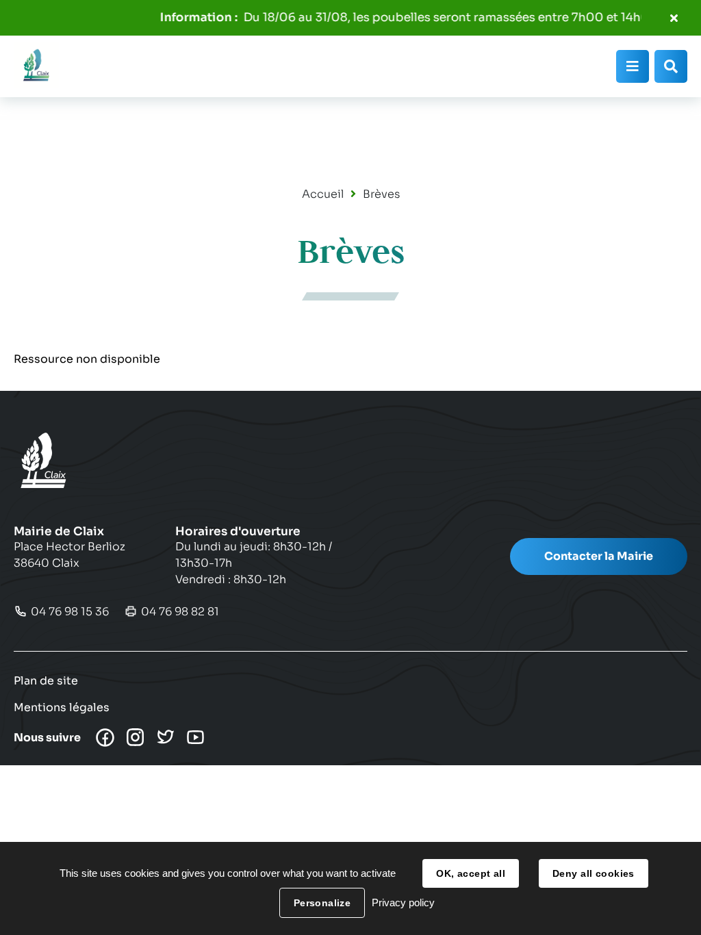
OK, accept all (470, 873)
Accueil (323, 194)
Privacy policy (403, 902)
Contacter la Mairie (598, 556)
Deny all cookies (593, 873)
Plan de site (46, 681)
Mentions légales (62, 707)
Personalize (322, 902)
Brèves (381, 194)
